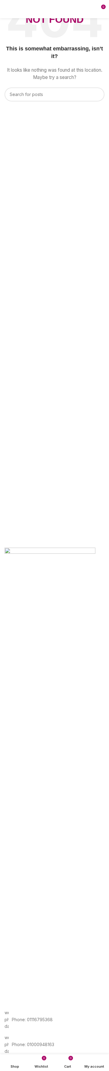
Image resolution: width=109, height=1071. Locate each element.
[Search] (90, 9)
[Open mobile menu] (7, 9)
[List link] (54, 1019)
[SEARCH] (97, 94)
